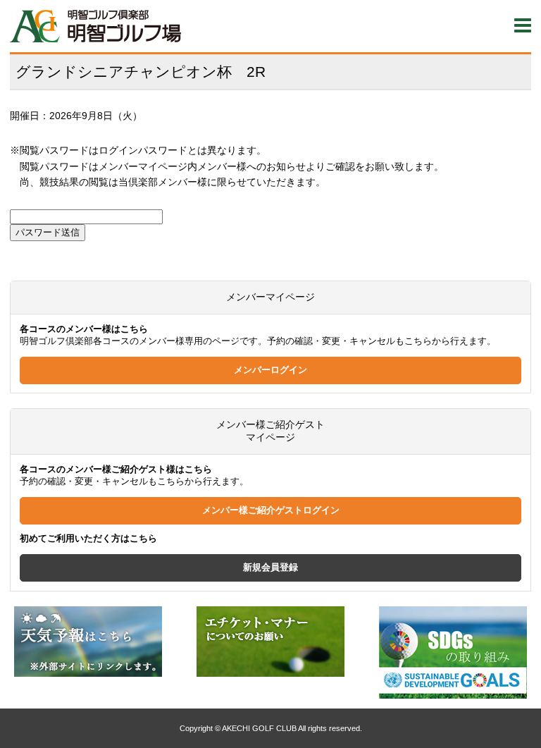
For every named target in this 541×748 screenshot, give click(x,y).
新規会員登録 (270, 567)
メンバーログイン (270, 370)
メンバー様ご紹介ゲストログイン (271, 510)
